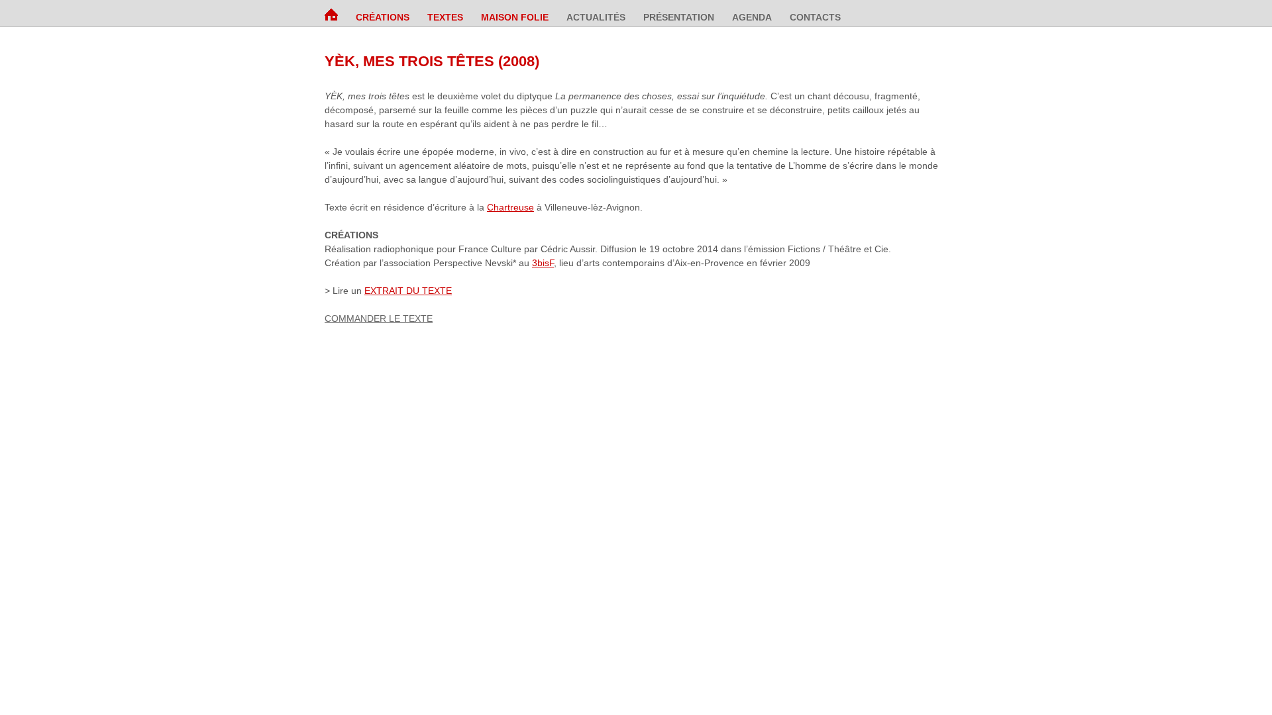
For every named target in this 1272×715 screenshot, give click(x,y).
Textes (445, 17)
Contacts (815, 17)
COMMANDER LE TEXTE (379, 318)
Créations (382, 17)
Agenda (752, 17)
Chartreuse (510, 207)
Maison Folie (515, 17)
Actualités (595, 17)
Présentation (678, 17)
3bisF (543, 263)
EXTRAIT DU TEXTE (408, 290)
